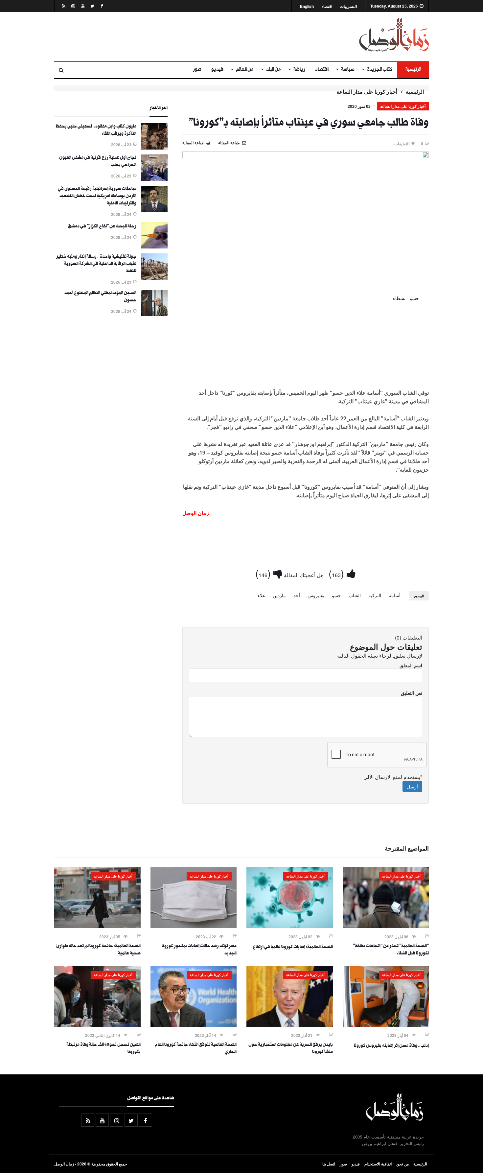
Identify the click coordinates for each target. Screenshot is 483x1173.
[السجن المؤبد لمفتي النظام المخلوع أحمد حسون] (154, 314)
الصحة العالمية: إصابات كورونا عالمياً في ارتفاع (293, 947)
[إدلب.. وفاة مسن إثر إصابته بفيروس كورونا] (386, 1024)
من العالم (245, 70)
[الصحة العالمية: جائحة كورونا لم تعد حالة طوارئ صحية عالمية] (97, 926)
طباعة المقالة (193, 143)
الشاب (355, 595)
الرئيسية (413, 70)
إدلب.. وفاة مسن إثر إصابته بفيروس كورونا (391, 1046)
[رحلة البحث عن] (154, 246)
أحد (296, 595)
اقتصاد (327, 6)
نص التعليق (411, 693)
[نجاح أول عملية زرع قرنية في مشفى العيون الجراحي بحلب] (154, 179)
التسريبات (348, 6)
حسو (336, 595)
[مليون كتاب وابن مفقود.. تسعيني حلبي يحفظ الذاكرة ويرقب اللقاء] (154, 147)
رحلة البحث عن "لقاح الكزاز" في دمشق (102, 226)
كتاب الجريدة (379, 70)
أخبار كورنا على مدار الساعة (366, 91)
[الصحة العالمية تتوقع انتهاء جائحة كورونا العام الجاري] (193, 1024)
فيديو (217, 70)
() (338, 573)
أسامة (395, 595)
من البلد (273, 70)
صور (197, 70)
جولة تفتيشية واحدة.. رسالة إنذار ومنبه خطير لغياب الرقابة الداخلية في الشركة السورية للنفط (96, 264)
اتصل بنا (328, 1164)
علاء (261, 595)
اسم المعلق (411, 665)
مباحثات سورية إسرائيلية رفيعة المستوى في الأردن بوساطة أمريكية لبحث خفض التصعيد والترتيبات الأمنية (97, 196)
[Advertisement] (177, 37)
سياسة (348, 70)
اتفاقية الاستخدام (378, 1164)
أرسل (412, 786)
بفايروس (316, 595)
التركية (374, 595)
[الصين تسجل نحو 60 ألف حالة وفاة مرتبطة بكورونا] (97, 1024)
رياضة (299, 70)
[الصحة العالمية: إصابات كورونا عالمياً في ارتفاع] (289, 926)
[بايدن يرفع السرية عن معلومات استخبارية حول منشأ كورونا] (289, 1024)
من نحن (402, 1164)
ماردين (279, 595)
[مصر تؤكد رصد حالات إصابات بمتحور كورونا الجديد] (193, 926)
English (307, 6)
